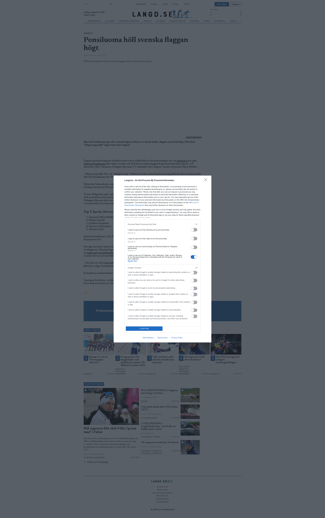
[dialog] (162, 259)
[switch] (194, 229)
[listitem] (162, 224)
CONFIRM (144, 329)
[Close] (206, 180)
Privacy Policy (176, 338)
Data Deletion (148, 338)
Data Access (162, 338)
